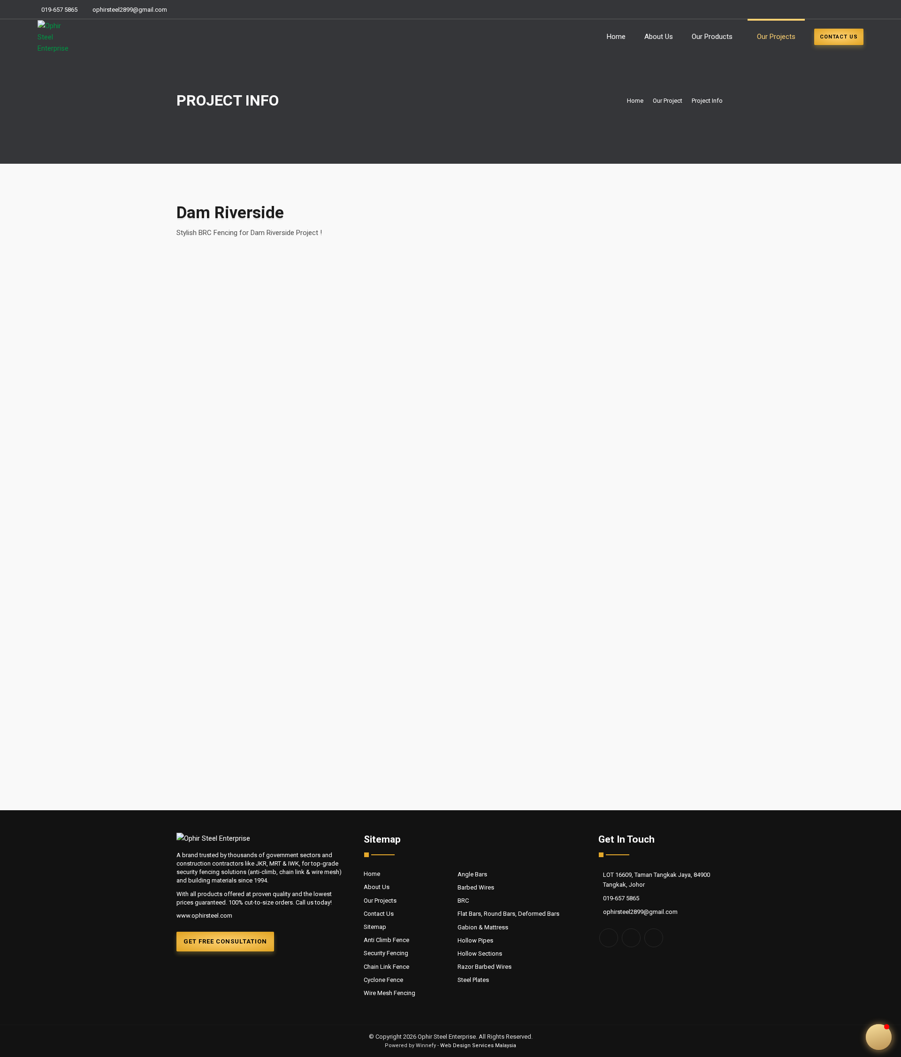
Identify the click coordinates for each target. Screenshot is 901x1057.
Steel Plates (473, 979)
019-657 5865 (59, 9)
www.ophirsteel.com (204, 915)
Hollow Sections (480, 953)
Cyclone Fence (383, 979)
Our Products (712, 36)
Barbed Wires (476, 887)
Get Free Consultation (225, 941)
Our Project (667, 100)
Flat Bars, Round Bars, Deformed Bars (508, 913)
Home (616, 36)
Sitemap (375, 926)
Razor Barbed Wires (485, 966)
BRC (463, 900)
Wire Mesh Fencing (389, 992)
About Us (658, 36)
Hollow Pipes (475, 940)
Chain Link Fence (386, 966)
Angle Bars (472, 874)
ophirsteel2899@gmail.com (129, 9)
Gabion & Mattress (483, 927)
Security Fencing (386, 953)
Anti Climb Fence (386, 939)
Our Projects (776, 36)
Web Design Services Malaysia (478, 1045)
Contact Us (379, 913)
